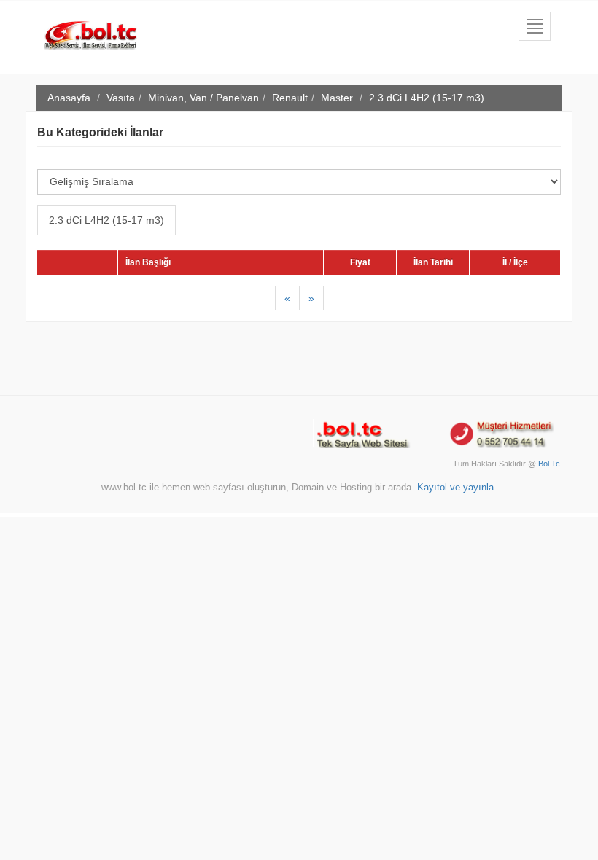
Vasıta (120, 97)
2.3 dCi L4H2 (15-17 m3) (106, 220)
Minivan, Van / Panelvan (203, 97)
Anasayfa (68, 97)
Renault (290, 97)
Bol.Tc (549, 463)
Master (337, 97)
